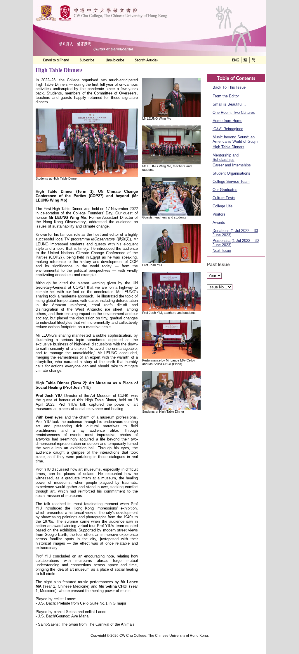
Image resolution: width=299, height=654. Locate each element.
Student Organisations (231, 173)
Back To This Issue (229, 87)
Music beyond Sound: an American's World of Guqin (235, 139)
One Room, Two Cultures (234, 112)
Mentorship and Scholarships (226, 157)
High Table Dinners (228, 147)
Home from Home (227, 120)
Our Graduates (225, 189)
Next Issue (222, 250)
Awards (219, 222)
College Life (222, 206)
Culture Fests (224, 198)
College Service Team (231, 181)
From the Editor (226, 96)
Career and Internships (232, 165)
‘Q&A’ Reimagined (228, 129)
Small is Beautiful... (229, 104)
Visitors (219, 214)
